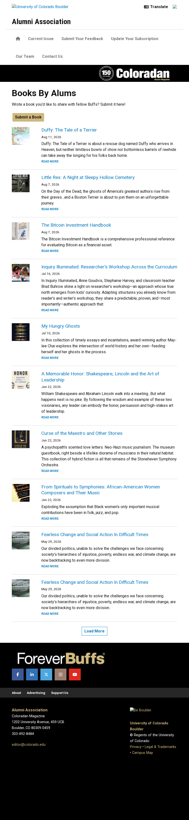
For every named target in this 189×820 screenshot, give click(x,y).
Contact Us (52, 56)
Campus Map (142, 753)
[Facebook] (18, 674)
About (16, 693)
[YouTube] (75, 674)
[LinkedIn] (32, 674)
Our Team (25, 56)
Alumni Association (41, 21)
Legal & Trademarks (160, 747)
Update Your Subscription (134, 38)
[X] (46, 674)
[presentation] (21, 136)
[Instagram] (60, 674)
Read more (50, 161)
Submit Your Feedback (82, 38)
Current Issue (41, 38)
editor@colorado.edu (29, 745)
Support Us (59, 693)
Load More (94, 631)
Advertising (36, 693)
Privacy (136, 747)
